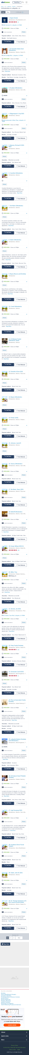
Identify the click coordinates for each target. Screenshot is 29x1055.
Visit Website (21, 42)
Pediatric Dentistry (20, 574)
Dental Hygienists (24, 548)
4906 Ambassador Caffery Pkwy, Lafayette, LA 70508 (13, 121)
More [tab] (2, 1039)
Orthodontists (12, 19)
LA (5, 6)
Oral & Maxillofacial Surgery (8, 994)
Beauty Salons (24, 904)
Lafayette (9, 6)
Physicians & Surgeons (7, 1003)
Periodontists (19, 610)
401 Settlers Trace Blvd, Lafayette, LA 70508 (14, 615)
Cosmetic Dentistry (6, 995)
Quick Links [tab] (5, 1036)
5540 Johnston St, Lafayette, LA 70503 (12, 25)
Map (8, 12)
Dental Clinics (23, 52)
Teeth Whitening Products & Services (11, 1004)
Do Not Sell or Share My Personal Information (14, 1047)
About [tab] (3, 1032)
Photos (23, 32)
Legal (18, 1049)
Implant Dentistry (20, 703)
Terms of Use (12, 1049)
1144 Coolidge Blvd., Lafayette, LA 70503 (13, 55)
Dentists (14, 6)
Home (2, 6)
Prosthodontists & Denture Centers (10, 997)
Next (19, 937)
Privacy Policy (14, 1045)
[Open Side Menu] (26, 2)
